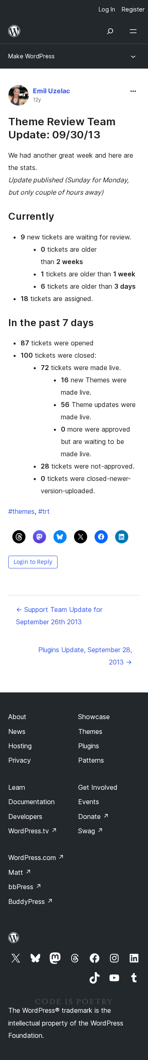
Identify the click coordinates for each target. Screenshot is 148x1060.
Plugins (88, 746)
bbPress (25, 887)
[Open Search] (110, 31)
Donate (93, 816)
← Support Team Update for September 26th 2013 (59, 615)
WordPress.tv (32, 831)
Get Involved (98, 787)
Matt (19, 872)
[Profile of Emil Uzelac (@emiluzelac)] (18, 97)
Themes (90, 731)
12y (37, 100)
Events (88, 802)
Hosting (20, 746)
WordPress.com (36, 857)
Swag (90, 831)
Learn (16, 787)
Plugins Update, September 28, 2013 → (85, 656)
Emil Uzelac (51, 91)
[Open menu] (135, 31)
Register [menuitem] (133, 9)
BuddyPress (30, 901)
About (17, 717)
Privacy (19, 760)
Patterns (91, 760)
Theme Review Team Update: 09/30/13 (62, 127)
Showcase (94, 717)
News (16, 731)
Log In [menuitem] (107, 9)
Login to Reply (33, 562)
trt (44, 511)
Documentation (31, 802)
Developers (25, 816)
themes (21, 511)
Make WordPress (31, 56)
